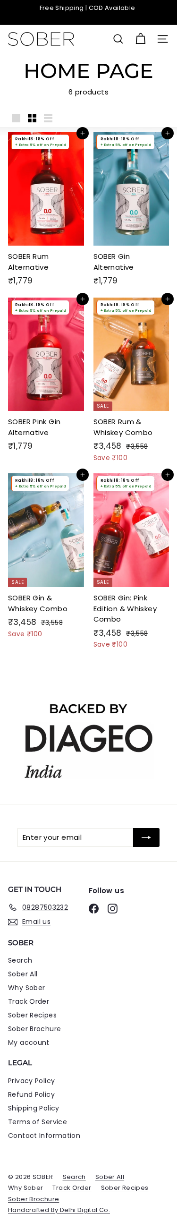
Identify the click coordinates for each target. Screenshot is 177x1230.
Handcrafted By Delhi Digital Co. (59, 1209)
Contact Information (44, 1135)
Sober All (22, 974)
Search (20, 960)
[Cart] (140, 39)
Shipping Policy (33, 1108)
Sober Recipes (32, 1015)
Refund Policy (31, 1094)
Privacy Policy (31, 1080)
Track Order (28, 1001)
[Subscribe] (146, 837)
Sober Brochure (34, 1029)
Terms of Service (37, 1122)
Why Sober (26, 987)
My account (29, 1042)
